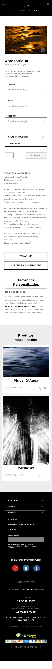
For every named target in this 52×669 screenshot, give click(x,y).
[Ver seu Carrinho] (47, 3)
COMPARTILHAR (14, 144)
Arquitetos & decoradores (21, 524)
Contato (12, 529)
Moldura (12, 116)
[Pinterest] (15, 568)
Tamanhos (26, 256)
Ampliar (45, 388)
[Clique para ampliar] (26, 40)
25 (15, 71)
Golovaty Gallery (26, 8)
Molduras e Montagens (26, 265)
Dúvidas (11, 512)
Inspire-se (12, 520)
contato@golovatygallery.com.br (20, 306)
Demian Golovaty (13, 74)
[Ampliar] (43, 50)
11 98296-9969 (26, 611)
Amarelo (31, 71)
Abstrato (21, 71)
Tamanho (12, 84)
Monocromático (12, 76)
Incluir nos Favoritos (18, 137)
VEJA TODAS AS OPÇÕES (26, 647)
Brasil (38, 71)
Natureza (25, 76)
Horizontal (27, 74)
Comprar (36, 156)
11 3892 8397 (26, 601)
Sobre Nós (13, 500)
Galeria (11, 506)
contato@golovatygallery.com (26, 560)
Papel (10, 101)
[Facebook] (36, 568)
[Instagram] (26, 568)
